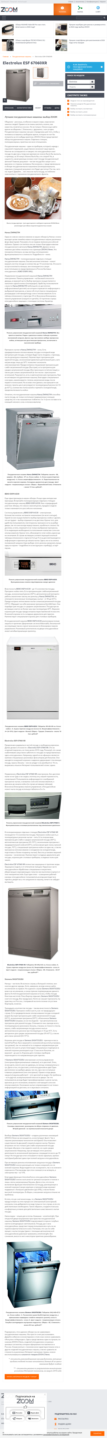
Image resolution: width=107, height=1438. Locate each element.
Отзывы (47, 108)
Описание (9, 108)
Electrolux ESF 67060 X (50, 823)
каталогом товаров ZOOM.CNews (36, 1354)
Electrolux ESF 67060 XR (38, 748)
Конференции (92, 1)
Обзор (38, 108)
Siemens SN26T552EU (51, 989)
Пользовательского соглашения (56, 1434)
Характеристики (24, 108)
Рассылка (63, 1419)
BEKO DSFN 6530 (33, 503)
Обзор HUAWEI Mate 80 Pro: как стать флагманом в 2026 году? (30, 26)
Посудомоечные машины (21, 56)
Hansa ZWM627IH (34, 247)
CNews (70, 1)
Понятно (97, 1433)
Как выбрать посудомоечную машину (82, 66)
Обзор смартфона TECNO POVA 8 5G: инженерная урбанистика (30, 41)
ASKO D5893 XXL (25, 271)
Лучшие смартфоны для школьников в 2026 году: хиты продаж (87, 41)
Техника (62, 12)
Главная (6, 56)
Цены (57, 108)
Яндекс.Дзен (64, 1424)
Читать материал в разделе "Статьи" (22, 1376)
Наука (80, 12)
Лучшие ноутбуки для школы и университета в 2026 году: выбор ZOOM (87, 26)
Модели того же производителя (82, 101)
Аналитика (80, 1)
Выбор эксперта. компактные (81, 109)
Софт (98, 12)
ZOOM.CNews (47, 249)
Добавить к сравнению (49, 83)
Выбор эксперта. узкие (78, 112)
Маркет (103, 1)
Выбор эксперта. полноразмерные (83, 115)
